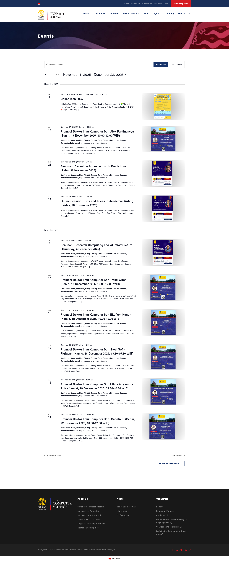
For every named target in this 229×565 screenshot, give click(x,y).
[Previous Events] (45, 74)
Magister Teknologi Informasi (91, 523)
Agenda (157, 13)
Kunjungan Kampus (165, 511)
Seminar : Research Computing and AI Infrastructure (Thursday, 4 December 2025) (96, 247)
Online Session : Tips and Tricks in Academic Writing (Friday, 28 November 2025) (97, 203)
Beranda (87, 13)
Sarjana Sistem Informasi (89, 515)
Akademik (100, 13)
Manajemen (122, 511)
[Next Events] (50, 74)
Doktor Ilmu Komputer (88, 527)
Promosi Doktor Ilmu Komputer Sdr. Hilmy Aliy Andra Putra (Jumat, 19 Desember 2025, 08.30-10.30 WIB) (97, 386)
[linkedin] (177, 550)
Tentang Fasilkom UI (126, 506)
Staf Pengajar (123, 515)
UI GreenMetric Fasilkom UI (169, 526)
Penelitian (114, 13)
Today (58, 74)
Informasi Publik (161, 3)
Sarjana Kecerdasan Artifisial (91, 506)
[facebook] (172, 550)
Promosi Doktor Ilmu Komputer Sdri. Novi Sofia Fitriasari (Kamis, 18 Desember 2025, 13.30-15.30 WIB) (97, 351)
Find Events (161, 64)
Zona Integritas (180, 3)
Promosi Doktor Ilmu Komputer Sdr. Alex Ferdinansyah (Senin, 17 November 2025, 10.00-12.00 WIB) (98, 133)
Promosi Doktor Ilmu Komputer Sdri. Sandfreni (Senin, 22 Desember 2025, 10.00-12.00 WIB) (98, 421)
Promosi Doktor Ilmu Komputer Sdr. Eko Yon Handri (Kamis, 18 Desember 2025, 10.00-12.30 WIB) (96, 316)
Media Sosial (162, 515)
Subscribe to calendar (169, 463)
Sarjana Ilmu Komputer (88, 511)
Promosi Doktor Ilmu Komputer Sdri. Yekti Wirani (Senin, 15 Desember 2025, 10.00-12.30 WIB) (94, 282)
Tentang (170, 13)
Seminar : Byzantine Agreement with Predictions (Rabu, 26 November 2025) (94, 168)
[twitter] (181, 550)
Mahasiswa (147, 3)
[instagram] (190, 550)
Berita (146, 13)
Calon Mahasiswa (132, 3)
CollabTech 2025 (72, 99)
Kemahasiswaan (131, 13)
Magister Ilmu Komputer (89, 519)
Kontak (181, 13)
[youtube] (186, 550)
